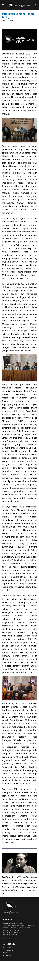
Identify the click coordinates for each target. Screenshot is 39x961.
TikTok (8, 955)
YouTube (9, 948)
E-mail (8, 953)
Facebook (9, 950)
